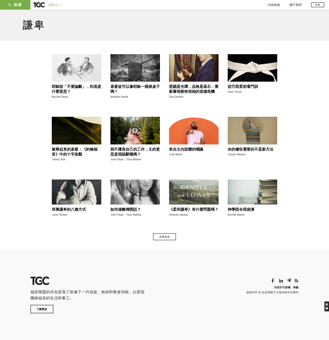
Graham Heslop (178, 214)
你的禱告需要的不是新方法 (250, 149)
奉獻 (317, 4)
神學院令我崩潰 (241, 209)
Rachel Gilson (60, 96)
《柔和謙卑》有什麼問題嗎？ (194, 209)
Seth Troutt (235, 91)
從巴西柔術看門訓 (243, 86)
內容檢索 (274, 5)
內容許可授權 (282, 287)
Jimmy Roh (58, 159)
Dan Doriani (176, 96)
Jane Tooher (59, 214)
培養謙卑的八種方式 (69, 209)
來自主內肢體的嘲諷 (186, 149)
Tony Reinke (133, 159)
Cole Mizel (175, 154)
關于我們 (296, 5)
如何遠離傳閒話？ (125, 209)
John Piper (117, 159)
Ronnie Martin (236, 214)
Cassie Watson (237, 154)
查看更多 (164, 236)
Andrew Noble (119, 96)
